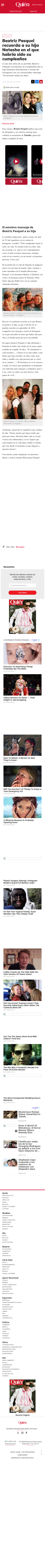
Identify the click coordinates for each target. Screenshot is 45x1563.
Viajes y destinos (8, 1220)
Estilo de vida (7, 1242)
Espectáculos (16, 11)
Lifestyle (5, 1291)
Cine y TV (5, 1269)
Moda (4, 1202)
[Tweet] (33, 81)
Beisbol (5, 1282)
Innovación (6, 1371)
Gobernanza (7, 1365)
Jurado (5, 1229)
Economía (6, 1305)
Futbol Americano (9, 1284)
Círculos (7, 36)
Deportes (6, 1267)
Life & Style (7, 1260)
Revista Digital (37, 5)
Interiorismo (7, 1353)
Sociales (20, 547)
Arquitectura (7, 1351)
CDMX (4, 1331)
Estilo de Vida (7, 1226)
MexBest (6, 1213)
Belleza (5, 1204)
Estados (5, 1333)
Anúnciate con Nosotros (22, 1458)
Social (5, 1362)
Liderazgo (6, 1251)
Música (5, 1271)
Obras (4, 1311)
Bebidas (5, 1218)
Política (5, 1322)
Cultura (5, 1209)
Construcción (8, 1345)
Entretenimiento (8, 1264)
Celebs (5, 1240)
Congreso (6, 1329)
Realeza (33, 11)
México (5, 1327)
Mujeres (6, 1246)
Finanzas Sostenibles (10, 1369)
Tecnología (6, 1309)
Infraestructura (9, 1349)
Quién (5, 1193)
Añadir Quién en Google (12, 87)
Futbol (5, 1280)
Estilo (4, 1262)
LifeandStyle (7, 1318)
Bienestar (6, 1224)
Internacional (8, 1307)
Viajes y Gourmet (8, 1206)
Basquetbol (7, 1287)
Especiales (6, 1255)
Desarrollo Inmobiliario (12, 1347)
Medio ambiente (8, 1360)
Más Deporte (7, 1289)
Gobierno (6, 1325)
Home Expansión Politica (12, 1302)
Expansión (7, 1298)
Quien (18, 1433)
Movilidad (6, 1367)
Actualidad (6, 1249)
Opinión (5, 1253)
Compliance (22, 1455)
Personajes (6, 1222)
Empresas (6, 1300)
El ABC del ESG (7, 1373)
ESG (4, 1358)
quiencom (24, 1432)
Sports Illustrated (10, 1278)
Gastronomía (7, 1215)
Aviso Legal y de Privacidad (22, 1452)
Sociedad (6, 1338)
